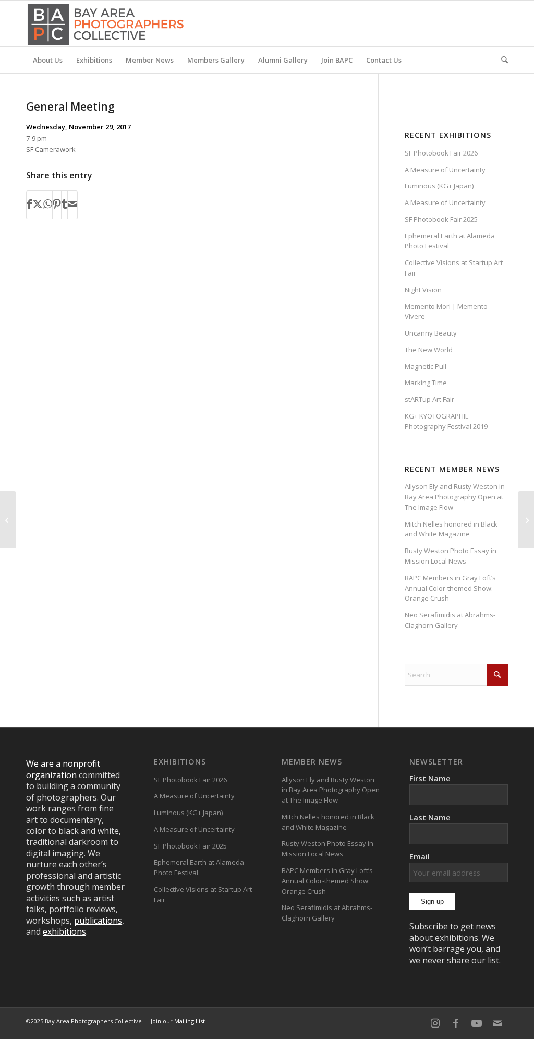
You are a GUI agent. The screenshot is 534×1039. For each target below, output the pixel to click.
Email (419, 856)
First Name (430, 778)
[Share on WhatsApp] (47, 204)
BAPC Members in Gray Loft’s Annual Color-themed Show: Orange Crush (450, 588)
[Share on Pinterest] (57, 204)
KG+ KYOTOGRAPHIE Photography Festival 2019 (446, 421)
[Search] (501, 60)
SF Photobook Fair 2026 (441, 153)
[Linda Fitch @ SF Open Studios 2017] (8, 519)
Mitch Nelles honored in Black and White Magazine (451, 529)
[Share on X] (37, 204)
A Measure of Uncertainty (445, 169)
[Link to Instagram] (434, 1023)
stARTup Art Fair (429, 399)
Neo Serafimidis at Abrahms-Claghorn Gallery (450, 620)
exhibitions (64, 931)
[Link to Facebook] (455, 1023)
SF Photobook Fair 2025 (441, 219)
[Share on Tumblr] (64, 204)
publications (98, 920)
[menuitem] (47, 60)
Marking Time (426, 382)
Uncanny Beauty (431, 333)
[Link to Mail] (497, 1023)
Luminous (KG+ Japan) (439, 185)
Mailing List (189, 1021)
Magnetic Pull (425, 366)
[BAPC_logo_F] (105, 23)
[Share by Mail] (72, 204)
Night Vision (423, 289)
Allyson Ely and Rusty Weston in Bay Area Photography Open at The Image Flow (455, 497)
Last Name (430, 817)
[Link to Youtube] (476, 1023)
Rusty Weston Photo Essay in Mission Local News (450, 556)
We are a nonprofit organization (63, 769)
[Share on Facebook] (29, 204)
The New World (429, 349)
